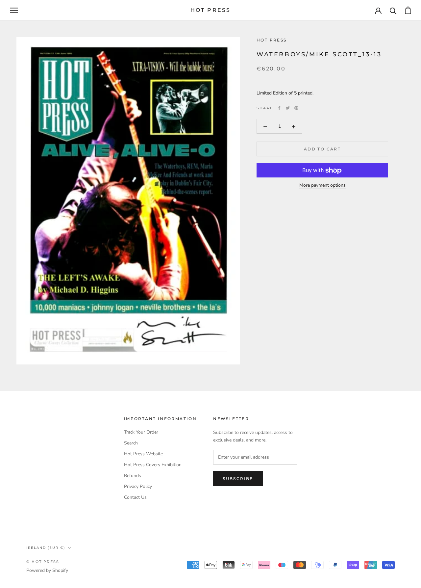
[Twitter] (288, 108)
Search (131, 443)
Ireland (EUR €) (45, 548)
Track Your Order (141, 432)
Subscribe (238, 478)
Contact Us (135, 497)
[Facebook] (279, 108)
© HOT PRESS (42, 561)
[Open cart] (408, 10)
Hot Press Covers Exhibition (153, 465)
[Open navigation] (14, 10)
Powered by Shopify (47, 570)
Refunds (132, 475)
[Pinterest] (296, 108)
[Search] (393, 10)
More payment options (322, 185)
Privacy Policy (138, 486)
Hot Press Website (143, 454)
